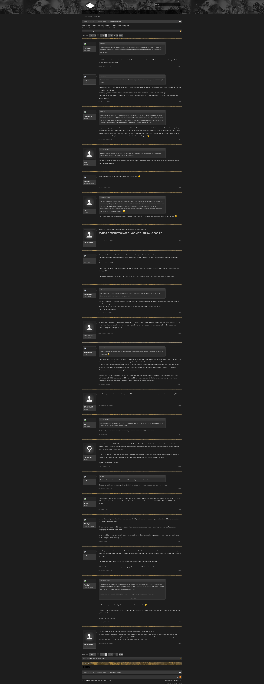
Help (169, 677)
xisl (85, 260)
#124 (180, 167)
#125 (180, 187)
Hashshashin (88, 116)
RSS (180, 677)
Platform (85, 677)
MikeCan (86, 80)
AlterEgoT (87, 181)
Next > (121, 35)
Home (85, 11)
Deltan (107, 27)
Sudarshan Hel (88, 242)
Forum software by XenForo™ (96, 680)
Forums (93, 11)
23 (117, 35)
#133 (180, 434)
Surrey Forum (178, 683)
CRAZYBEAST (88, 407)
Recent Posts (97, 16)
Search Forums (88, 16)
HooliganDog (88, 48)
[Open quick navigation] (180, 21)
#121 (180, 66)
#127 (180, 240)
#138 (180, 570)
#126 (180, 220)
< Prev (91, 35)
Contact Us (163, 677)
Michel (86, 503)
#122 (180, 101)
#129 (180, 312)
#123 (180, 139)
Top (177, 677)
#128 (180, 280)
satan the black (89, 335)
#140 (180, 643)
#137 (180, 541)
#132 (180, 405)
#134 (180, 466)
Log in (177, 1)
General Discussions (94, 27)
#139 (180, 622)
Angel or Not (88, 457)
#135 (180, 488)
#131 (180, 384)
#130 (180, 333)
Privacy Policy (178, 680)
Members (101, 11)
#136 (180, 509)
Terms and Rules (169, 680)
